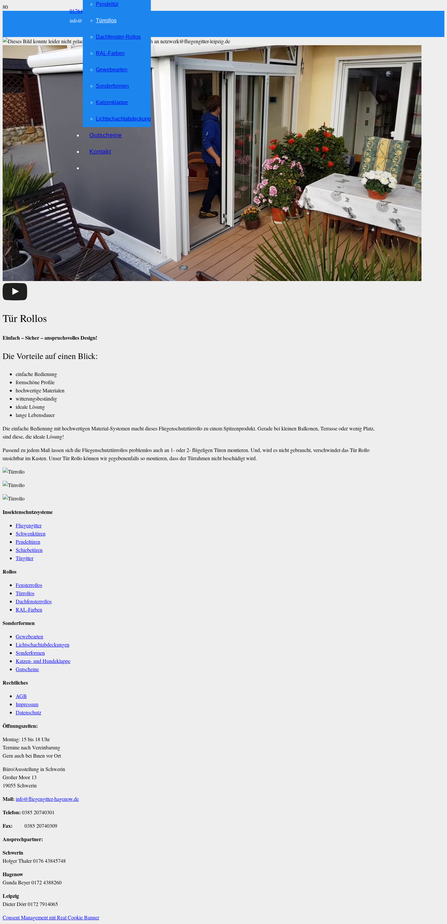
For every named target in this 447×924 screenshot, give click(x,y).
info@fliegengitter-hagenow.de (47, 798)
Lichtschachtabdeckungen (42, 644)
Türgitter (24, 558)
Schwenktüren (30, 533)
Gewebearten (29, 636)
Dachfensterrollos (34, 601)
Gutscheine (27, 669)
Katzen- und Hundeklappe (43, 660)
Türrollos (25, 593)
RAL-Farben (29, 609)
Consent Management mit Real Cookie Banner (51, 917)
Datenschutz (28, 712)
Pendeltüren (28, 541)
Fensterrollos (29, 584)
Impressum (27, 704)
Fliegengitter (29, 525)
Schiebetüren (29, 549)
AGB (21, 695)
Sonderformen (30, 652)
